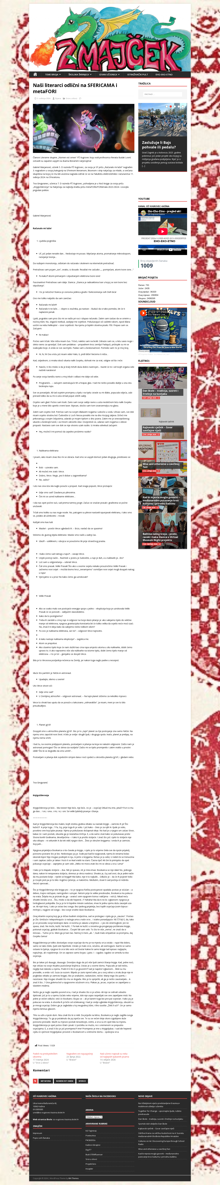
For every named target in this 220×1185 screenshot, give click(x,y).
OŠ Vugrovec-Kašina (145, 354)
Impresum (37, 1133)
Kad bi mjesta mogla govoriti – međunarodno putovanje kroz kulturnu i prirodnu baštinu (161, 500)
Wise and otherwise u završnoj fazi (161, 465)
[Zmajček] (110, 69)
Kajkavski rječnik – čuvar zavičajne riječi (158, 429)
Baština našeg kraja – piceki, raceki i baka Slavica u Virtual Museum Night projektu (160, 537)
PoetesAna (91, 1135)
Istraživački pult (137, 74)
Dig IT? (88, 1149)
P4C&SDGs (90, 1140)
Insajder (89, 1168)
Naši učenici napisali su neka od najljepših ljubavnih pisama (114, 1055)
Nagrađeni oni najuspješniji (79, 1053)
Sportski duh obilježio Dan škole (152, 1123)
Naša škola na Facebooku (101, 1096)
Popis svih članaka (41, 1138)
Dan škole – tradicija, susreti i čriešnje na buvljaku (160, 392)
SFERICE (82, 1081)
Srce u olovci (71, 98)
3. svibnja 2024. (44, 98)
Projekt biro (91, 1164)
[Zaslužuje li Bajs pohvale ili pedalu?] (162, 119)
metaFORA (46, 1081)
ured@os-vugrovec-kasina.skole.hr (49, 1112)
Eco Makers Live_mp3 (161, 354)
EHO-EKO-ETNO (164, 74)
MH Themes (74, 1178)
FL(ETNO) (143, 360)
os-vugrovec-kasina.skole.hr (66, 1119)
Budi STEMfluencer (94, 1154)
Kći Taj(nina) (91, 1130)
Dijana (58, 98)
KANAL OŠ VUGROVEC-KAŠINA (153, 206)
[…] (181, 187)
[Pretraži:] (163, 94)
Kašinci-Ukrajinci (93, 1145)
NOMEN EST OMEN (64, 1081)
